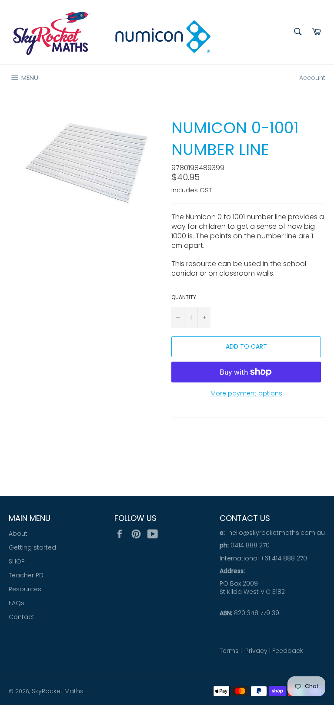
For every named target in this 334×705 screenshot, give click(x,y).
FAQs (16, 603)
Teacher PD (26, 575)
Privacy (256, 650)
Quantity (183, 297)
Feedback (287, 650)
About (18, 533)
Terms (229, 650)
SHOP (17, 561)
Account (312, 77)
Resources (25, 589)
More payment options (246, 393)
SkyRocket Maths (58, 691)
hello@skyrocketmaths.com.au (276, 532)
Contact (21, 617)
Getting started (32, 547)
